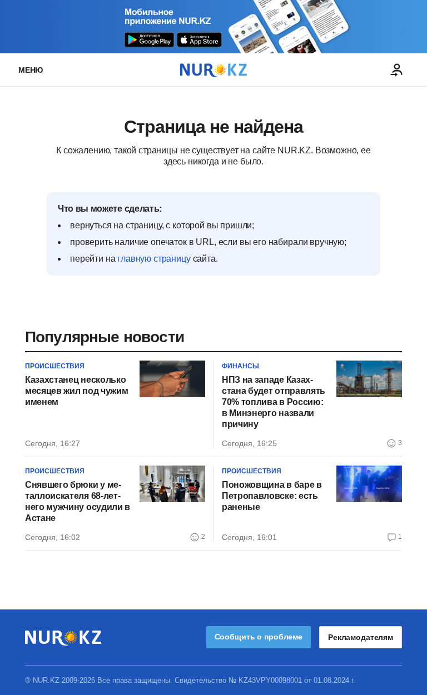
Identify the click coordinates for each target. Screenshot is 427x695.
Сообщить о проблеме (258, 636)
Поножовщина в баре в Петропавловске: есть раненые (272, 496)
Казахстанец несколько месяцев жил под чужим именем (76, 391)
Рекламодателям (360, 637)
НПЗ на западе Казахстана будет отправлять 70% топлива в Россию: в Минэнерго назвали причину (273, 402)
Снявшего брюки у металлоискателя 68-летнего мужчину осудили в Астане (77, 501)
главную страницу (153, 258)
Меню (30, 70)
